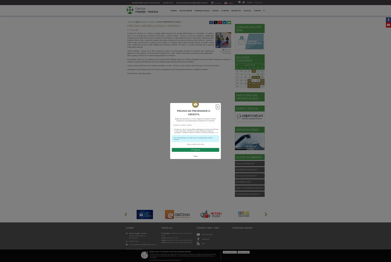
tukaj (216, 132)
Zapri (195, 156)
